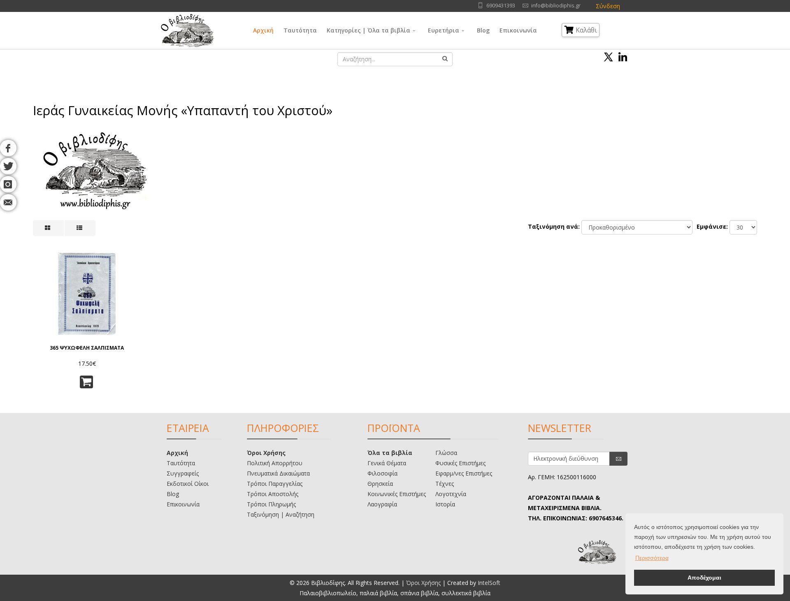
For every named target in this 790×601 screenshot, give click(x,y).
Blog (483, 30)
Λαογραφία (382, 504)
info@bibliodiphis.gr (556, 5)
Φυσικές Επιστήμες (460, 463)
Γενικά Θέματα (386, 463)
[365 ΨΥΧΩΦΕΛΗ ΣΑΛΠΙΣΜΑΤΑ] (87, 294)
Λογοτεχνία (450, 494)
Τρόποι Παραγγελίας (274, 483)
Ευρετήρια (443, 30)
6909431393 (500, 5)
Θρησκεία (380, 483)
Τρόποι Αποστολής (272, 494)
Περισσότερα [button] (652, 558)
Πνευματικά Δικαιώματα (278, 473)
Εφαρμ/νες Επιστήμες (463, 473)
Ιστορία (445, 504)
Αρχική (263, 30)
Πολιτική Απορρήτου (274, 463)
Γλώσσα (446, 453)
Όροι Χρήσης (266, 453)
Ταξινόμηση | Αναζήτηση (280, 514)
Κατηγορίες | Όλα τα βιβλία (368, 30)
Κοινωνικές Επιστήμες (396, 494)
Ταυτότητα (300, 30)
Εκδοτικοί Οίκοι (188, 483)
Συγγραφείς (183, 473)
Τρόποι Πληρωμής (271, 504)
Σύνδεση (608, 6)
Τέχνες (444, 483)
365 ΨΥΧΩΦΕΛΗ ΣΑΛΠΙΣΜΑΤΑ (87, 348)
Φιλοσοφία (382, 473)
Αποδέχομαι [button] (704, 577)
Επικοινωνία (518, 30)
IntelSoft (489, 583)
